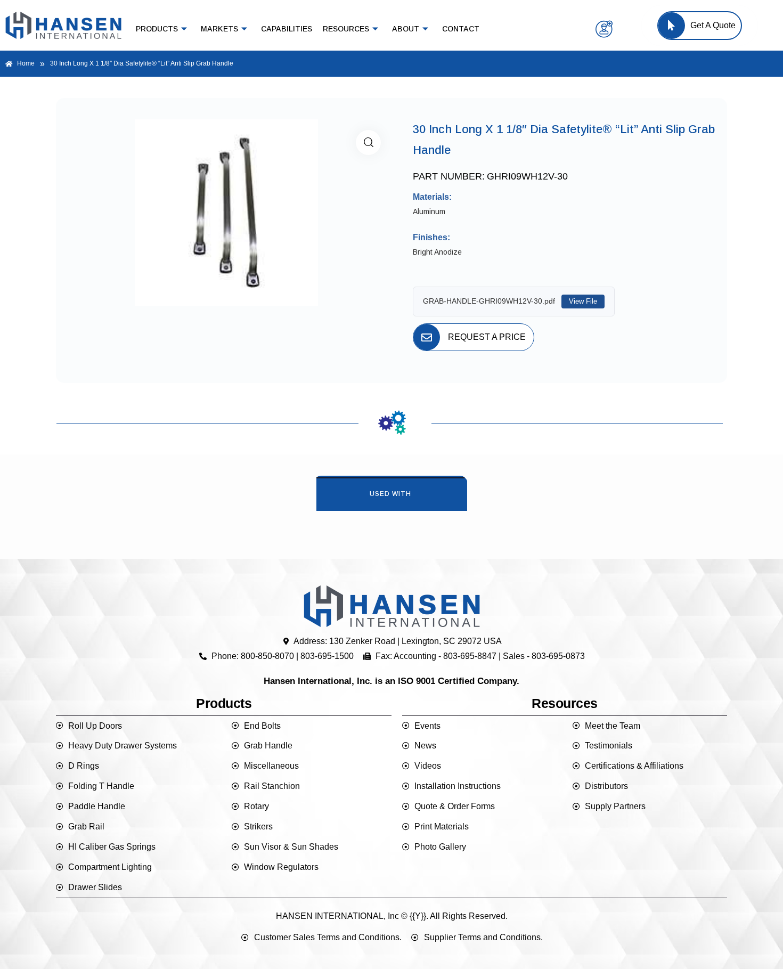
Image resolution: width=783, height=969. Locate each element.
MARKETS (219, 29)
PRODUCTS (157, 29)
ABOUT (405, 29)
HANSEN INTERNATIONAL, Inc (337, 916)
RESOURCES (346, 29)
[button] (368, 142)
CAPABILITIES (286, 29)
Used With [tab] (390, 494)
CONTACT (460, 29)
